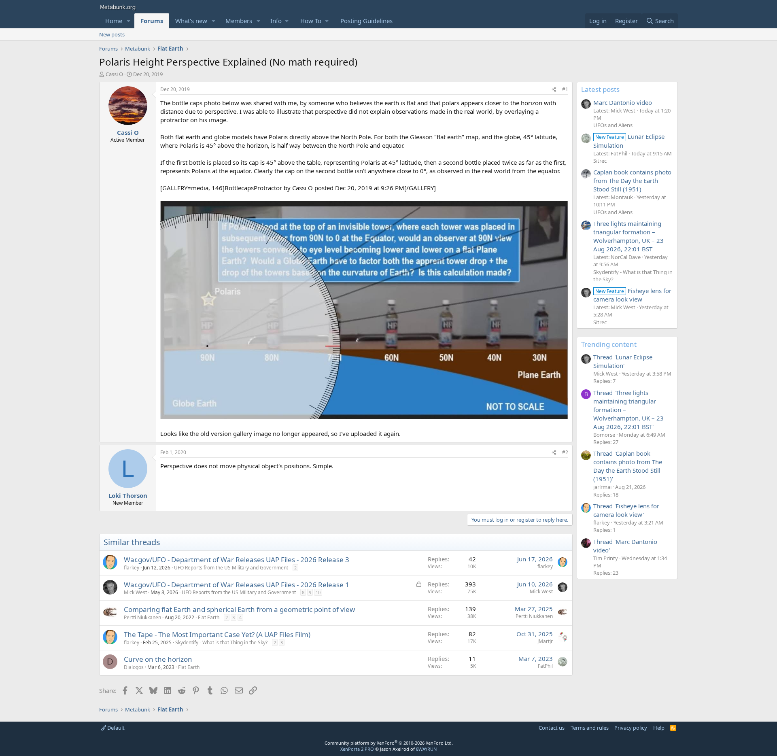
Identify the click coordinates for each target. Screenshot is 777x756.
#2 (565, 452)
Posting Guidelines (366, 21)
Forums (151, 21)
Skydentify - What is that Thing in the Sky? (221, 642)
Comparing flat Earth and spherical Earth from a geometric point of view (239, 609)
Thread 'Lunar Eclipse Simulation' (622, 361)
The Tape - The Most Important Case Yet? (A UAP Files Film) (217, 634)
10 (318, 592)
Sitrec (600, 160)
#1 (565, 89)
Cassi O (114, 74)
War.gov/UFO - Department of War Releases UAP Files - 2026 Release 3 (236, 559)
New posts (112, 34)
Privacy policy (630, 727)
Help (658, 727)
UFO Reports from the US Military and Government (231, 567)
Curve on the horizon (158, 659)
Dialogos (134, 667)
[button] (128, 20)
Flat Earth (208, 617)
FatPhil (545, 666)
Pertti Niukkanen (142, 617)
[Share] (554, 89)
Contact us (552, 727)
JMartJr (545, 641)
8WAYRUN (426, 749)
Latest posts (600, 89)
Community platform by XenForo (389, 743)
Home (113, 21)
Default (115, 727)
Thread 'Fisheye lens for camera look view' (626, 510)
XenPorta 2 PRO (357, 749)
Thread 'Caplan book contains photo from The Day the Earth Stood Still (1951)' (627, 466)
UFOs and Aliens (613, 125)
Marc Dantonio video (622, 102)
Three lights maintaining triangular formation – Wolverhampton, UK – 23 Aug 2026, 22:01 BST (628, 236)
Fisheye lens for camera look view (632, 295)
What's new (191, 21)
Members (238, 21)
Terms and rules (590, 727)
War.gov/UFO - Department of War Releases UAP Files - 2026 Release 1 (236, 584)
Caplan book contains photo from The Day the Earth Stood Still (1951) (632, 180)
